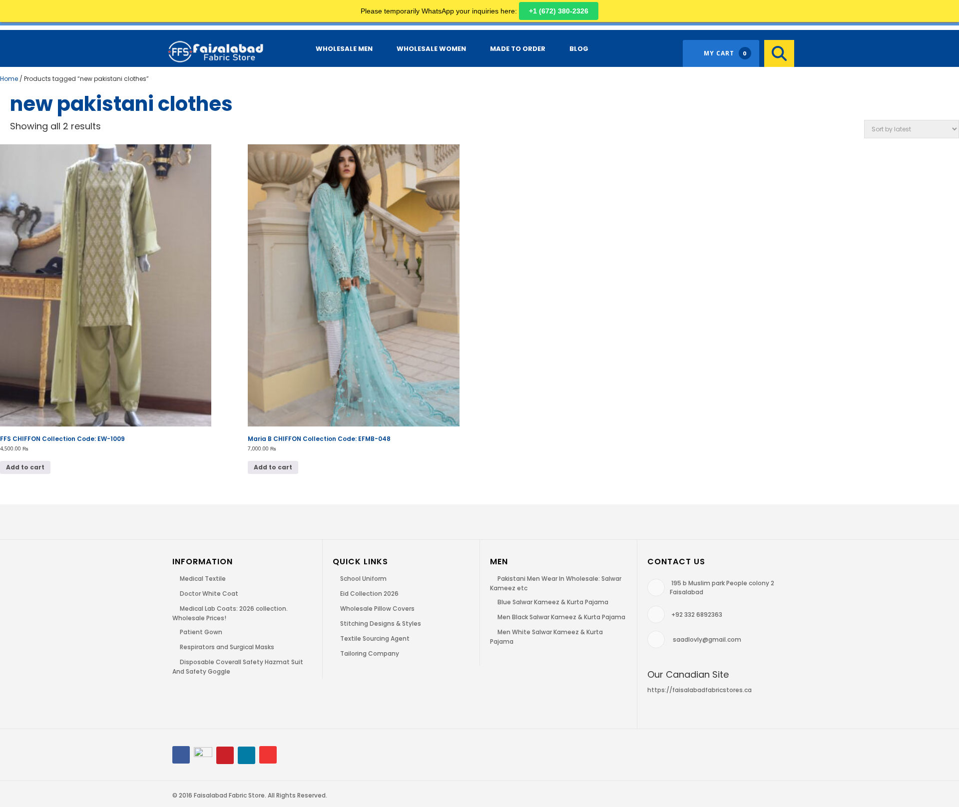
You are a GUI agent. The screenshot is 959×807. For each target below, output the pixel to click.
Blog (578, 48)
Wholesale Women (431, 48)
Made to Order (517, 48)
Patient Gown (201, 632)
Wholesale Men (344, 48)
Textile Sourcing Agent (375, 638)
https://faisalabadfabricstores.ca (699, 690)
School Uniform (363, 578)
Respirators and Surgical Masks (227, 647)
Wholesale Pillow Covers (377, 608)
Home (9, 78)
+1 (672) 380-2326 (558, 11)
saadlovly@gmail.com (707, 639)
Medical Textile (203, 578)
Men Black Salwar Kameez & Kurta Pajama (561, 617)
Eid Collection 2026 (369, 593)
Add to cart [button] (25, 467)
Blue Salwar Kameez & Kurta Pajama (552, 602)
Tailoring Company (369, 653)
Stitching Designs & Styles (380, 623)
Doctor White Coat (209, 593)
